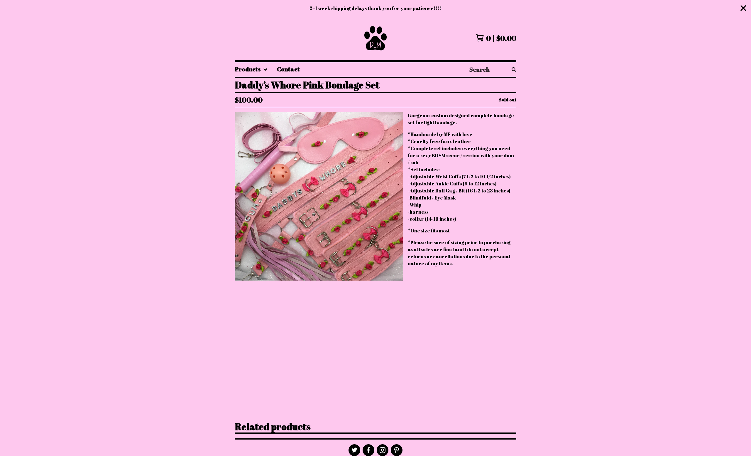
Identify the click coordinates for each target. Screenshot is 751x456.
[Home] (375, 38)
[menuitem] (251, 69)
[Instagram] (382, 450)
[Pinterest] (396, 450)
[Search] (514, 69)
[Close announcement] (743, 8)
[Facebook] (368, 450)
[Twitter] (354, 450)
